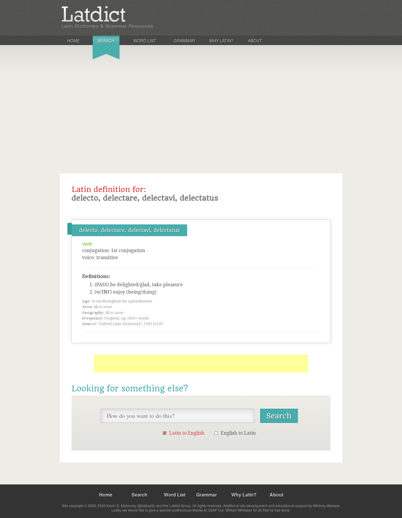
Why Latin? (221, 41)
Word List (144, 41)
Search (106, 41)
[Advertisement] (201, 107)
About (255, 41)
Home (73, 41)
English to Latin (238, 433)
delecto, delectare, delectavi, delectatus (129, 230)
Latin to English (186, 433)
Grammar (184, 41)
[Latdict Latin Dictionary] (137, 17)
